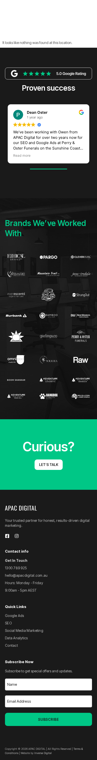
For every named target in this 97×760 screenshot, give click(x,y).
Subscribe (48, 719)
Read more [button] (22, 155)
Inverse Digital (43, 753)
